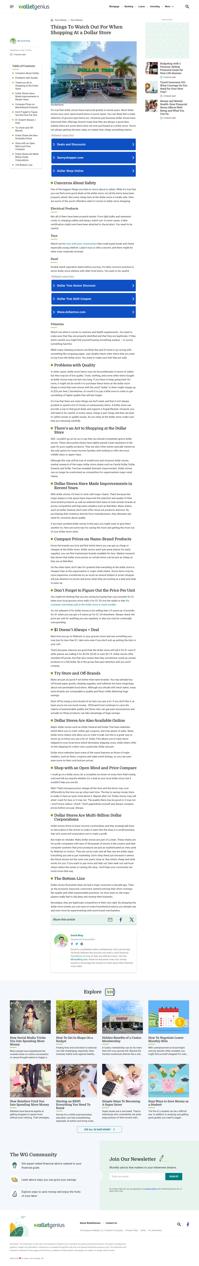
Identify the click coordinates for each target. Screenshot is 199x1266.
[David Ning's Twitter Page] (76, 944)
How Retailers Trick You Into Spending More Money (29, 1103)
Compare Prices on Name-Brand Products (26, 106)
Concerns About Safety (27, 73)
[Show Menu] (12, 6)
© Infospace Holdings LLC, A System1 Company (101, 1230)
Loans (141, 6)
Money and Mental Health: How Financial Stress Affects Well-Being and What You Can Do (173, 107)
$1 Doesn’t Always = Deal (25, 121)
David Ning (25, 41)
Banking (129, 6)
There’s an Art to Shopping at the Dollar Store (26, 85)
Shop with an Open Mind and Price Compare (25, 146)
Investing (155, 6)
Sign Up (173, 1176)
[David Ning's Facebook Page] (72, 944)
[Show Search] (187, 6)
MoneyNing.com (79, 959)
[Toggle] (172, 6)
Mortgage (114, 6)
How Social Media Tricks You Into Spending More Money (28, 1041)
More (167, 6)
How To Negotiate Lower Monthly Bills (166, 1039)
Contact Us (111, 1223)
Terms (143, 1230)
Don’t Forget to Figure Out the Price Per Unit (26, 113)
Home (52, 20)
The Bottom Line (23, 165)
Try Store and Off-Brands (24, 129)
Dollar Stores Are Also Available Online (26, 137)
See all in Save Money (97, 1129)
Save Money (61, 20)
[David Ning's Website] (81, 944)
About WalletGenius (90, 1223)
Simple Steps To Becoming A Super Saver (121, 1103)
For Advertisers (155, 1230)
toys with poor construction (81, 243)
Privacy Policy (131, 1230)
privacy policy (151, 1189)
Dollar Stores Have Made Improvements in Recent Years (27, 96)
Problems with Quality (26, 77)
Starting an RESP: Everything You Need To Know (73, 1105)
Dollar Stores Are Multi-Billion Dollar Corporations (27, 157)
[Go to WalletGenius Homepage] (30, 7)
